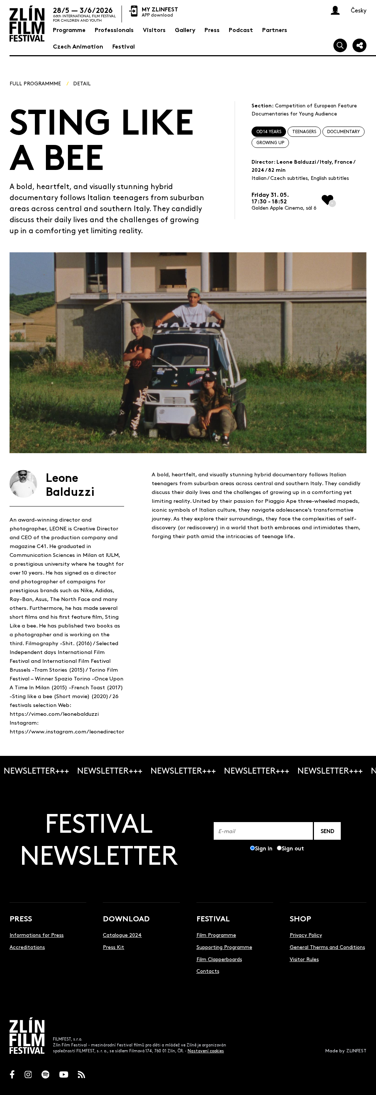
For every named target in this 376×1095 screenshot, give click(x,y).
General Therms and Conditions (327, 946)
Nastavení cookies (206, 1050)
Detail (82, 83)
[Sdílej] (359, 46)
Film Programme (216, 934)
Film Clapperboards (219, 959)
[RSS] (81, 1074)
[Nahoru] (362, 1081)
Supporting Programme (224, 946)
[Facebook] (12, 1074)
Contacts (207, 970)
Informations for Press (37, 934)
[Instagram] (28, 1074)
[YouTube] (63, 1074)
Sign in (263, 848)
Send (327, 831)
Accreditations (27, 946)
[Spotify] (45, 1074)
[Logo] (27, 24)
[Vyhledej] (340, 46)
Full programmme (35, 83)
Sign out (293, 848)
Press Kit (113, 946)
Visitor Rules (304, 959)
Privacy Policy (306, 934)
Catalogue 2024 (122, 934)
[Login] (335, 10)
